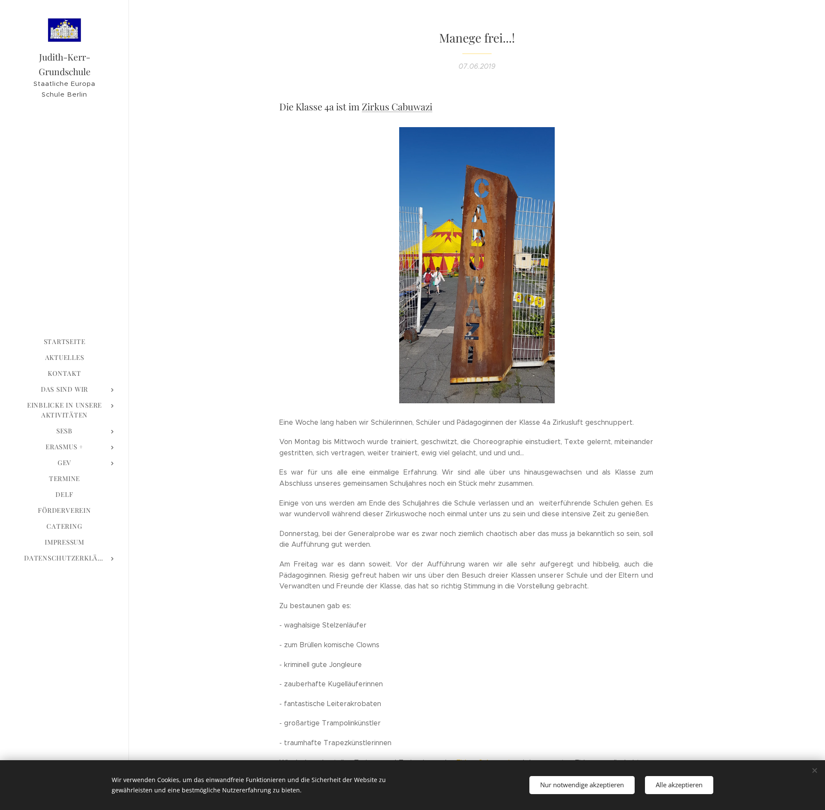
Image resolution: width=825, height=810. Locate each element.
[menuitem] (64, 342)
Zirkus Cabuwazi (397, 106)
